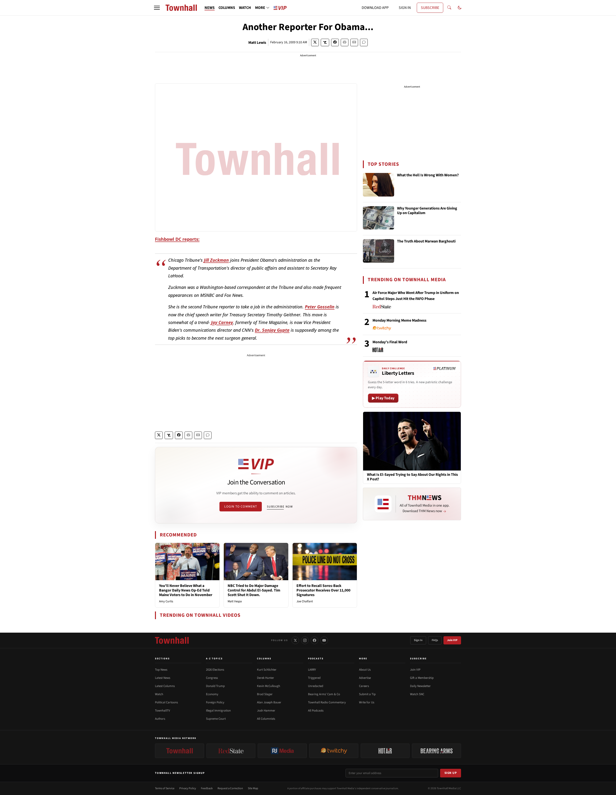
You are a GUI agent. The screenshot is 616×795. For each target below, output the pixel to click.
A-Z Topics (214, 658)
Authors (160, 719)
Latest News (162, 678)
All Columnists (266, 719)
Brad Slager (265, 694)
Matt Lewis (257, 42)
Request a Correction (230, 788)
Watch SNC (417, 694)
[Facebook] (314, 640)
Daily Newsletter (420, 686)
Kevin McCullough (268, 686)
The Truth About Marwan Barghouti (426, 241)
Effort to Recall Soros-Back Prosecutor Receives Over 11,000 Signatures (323, 590)
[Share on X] (315, 42)
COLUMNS (226, 7)
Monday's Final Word (389, 342)
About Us (365, 670)
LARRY (312, 670)
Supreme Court (216, 719)
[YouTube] (324, 640)
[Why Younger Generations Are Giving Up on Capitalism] (378, 218)
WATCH (245, 7)
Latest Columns (165, 686)
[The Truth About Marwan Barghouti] (378, 251)
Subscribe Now (280, 506)
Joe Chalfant (304, 601)
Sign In (418, 640)
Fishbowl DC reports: (177, 239)
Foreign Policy (215, 702)
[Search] (449, 8)
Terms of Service (164, 788)
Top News (161, 670)
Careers (364, 686)
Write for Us (366, 702)
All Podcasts (315, 710)
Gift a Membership (422, 678)
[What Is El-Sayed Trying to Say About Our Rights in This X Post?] (412, 441)
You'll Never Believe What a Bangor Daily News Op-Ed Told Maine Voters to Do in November (185, 590)
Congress (212, 678)
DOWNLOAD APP (375, 7)
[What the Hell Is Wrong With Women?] (378, 185)
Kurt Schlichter (266, 670)
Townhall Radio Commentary (327, 702)
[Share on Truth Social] (325, 42)
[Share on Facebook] (335, 42)
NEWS (210, 7)
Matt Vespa (235, 601)
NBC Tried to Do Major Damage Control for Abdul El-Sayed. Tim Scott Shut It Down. (254, 590)
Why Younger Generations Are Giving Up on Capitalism (427, 211)
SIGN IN (405, 7)
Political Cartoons (166, 702)
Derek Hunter (265, 678)
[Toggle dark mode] (459, 8)
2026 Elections (215, 670)
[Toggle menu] (157, 8)
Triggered (314, 678)
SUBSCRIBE (430, 7)
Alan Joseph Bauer (269, 702)
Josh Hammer (266, 710)
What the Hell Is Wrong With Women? (428, 175)
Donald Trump (215, 686)
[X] (295, 640)
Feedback (207, 788)
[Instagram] (305, 640)
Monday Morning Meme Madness (399, 320)
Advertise (365, 678)
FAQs (435, 640)
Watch (159, 694)
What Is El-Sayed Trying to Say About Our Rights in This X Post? (412, 477)
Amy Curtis (166, 601)
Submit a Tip (367, 694)
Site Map (253, 788)
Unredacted (315, 686)
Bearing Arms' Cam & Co (324, 694)
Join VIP (452, 640)
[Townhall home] (172, 640)
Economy (212, 694)
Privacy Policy (187, 788)
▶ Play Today (383, 398)
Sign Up (450, 773)
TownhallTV (162, 710)
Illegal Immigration (218, 710)
